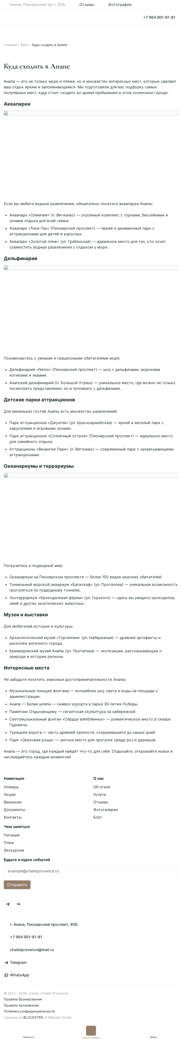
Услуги (99, 794)
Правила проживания (21, 1005)
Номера (11, 787)
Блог (24, 45)
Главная (10, 45)
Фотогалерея (105, 809)
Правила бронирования (23, 999)
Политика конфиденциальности (29, 1011)
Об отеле (101, 787)
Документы (14, 809)
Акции (10, 794)
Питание (12, 835)
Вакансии (13, 802)
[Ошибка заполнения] (91, 872)
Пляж (9, 842)
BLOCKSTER (33, 1017)
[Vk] (19, 904)
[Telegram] (8, 904)
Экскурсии (14, 850)
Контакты (13, 817)
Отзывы (100, 802)
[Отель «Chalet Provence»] (20, 17)
